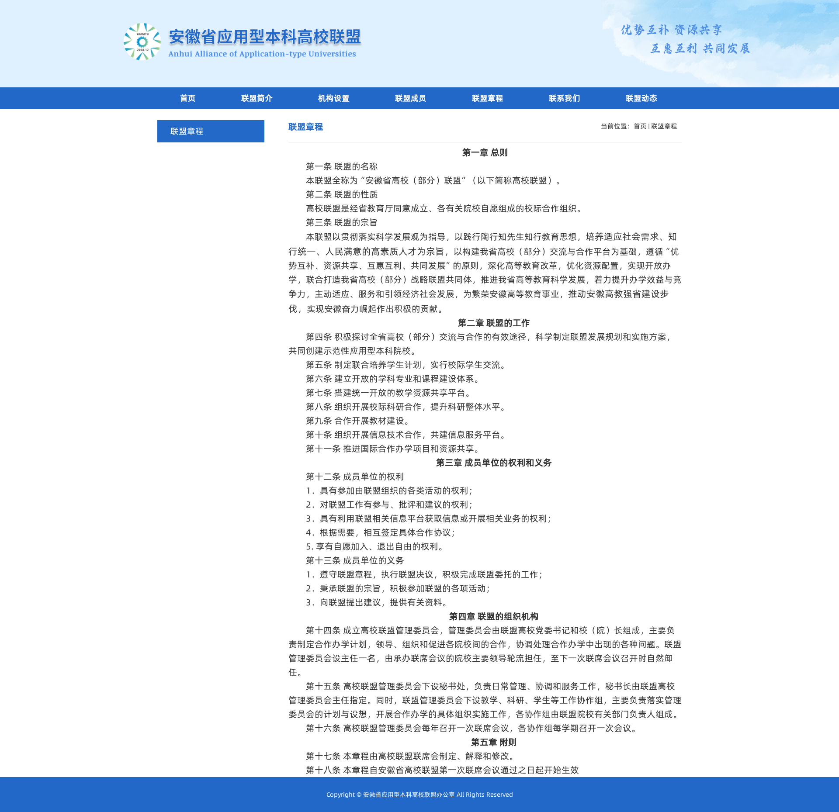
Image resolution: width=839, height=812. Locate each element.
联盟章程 (664, 126)
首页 (640, 126)
